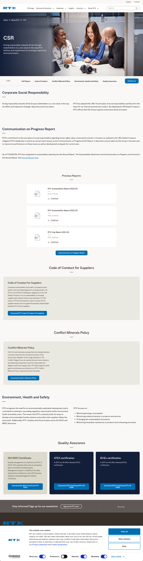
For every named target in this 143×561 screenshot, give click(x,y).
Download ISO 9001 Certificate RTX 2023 (25, 486)
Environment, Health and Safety (86, 81)
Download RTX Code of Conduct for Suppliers (27, 313)
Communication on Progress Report (71, 253)
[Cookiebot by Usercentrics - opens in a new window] (14, 556)
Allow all (124, 532)
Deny (124, 546)
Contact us (132, 81)
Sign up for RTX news (71, 506)
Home (5, 20)
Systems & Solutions (44, 8)
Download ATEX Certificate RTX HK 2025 (71, 486)
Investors (79, 8)
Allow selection (124, 539)
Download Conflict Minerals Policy (23, 378)
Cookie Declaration (59, 545)
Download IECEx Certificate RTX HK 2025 (117, 486)
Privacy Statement (39, 545)
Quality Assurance (110, 81)
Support (128, 2)
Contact (137, 2)
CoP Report (25, 81)
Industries (60, 8)
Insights (71, 8)
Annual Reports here (30, 157)
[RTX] (9, 8)
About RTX (92, 8)
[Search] (136, 8)
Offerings (30, 8)
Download (54, 198)
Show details (116, 557)
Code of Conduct (41, 81)
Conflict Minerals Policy (61, 81)
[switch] (64, 556)
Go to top (121, 507)
